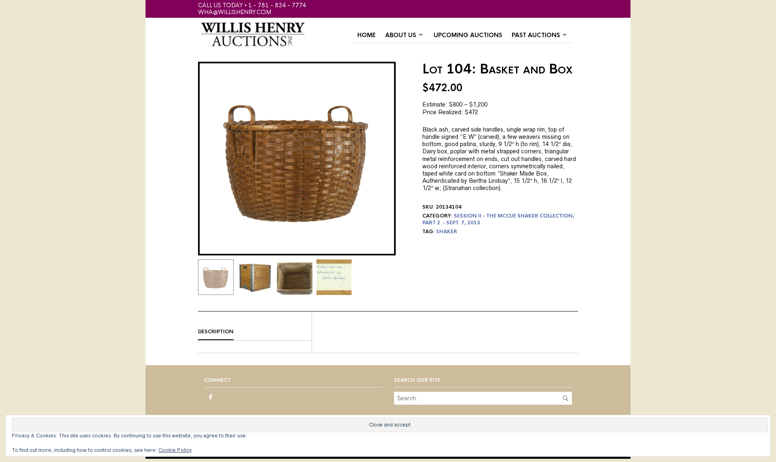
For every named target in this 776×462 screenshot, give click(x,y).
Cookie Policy (175, 450)
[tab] (255, 332)
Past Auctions (536, 35)
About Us (400, 35)
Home (366, 35)
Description (216, 331)
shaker (446, 231)
